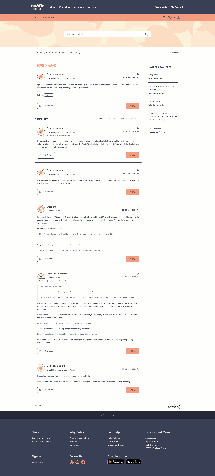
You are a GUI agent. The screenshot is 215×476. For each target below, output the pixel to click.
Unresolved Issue (116, 444)
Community (161, 6)
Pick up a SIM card (41, 441)
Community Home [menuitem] (44, 18)
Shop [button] (35, 432)
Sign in (171, 17)
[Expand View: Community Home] (55, 18)
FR (164, 17)
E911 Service (151, 444)
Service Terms (152, 441)
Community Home (43, 53)
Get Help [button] (114, 432)
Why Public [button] (77, 432)
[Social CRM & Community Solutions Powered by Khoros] (174, 406)
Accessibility (151, 437)
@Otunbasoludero (48, 286)
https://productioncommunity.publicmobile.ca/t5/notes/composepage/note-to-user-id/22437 (76, 234)
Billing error (153, 75)
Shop (52, 6)
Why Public (64, 6)
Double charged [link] (75, 53)
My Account (177, 6)
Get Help (92, 6)
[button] (40, 106)
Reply (132, 106)
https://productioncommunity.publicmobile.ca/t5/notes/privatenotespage (70, 250)
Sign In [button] (36, 456)
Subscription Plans (41, 437)
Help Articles (114, 437)
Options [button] (175, 53)
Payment (49, 95)
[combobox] (107, 34)
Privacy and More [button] (157, 432)
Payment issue (154, 101)
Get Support (59, 53)
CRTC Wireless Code (155, 448)
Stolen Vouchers (154, 128)
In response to (59, 135)
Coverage (79, 6)
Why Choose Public (79, 437)
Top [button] (39, 405)
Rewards (74, 441)
